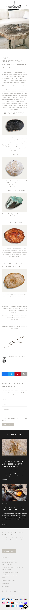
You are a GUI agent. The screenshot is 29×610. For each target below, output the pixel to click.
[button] (22, 608)
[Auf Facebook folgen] (2, 591)
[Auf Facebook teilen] (5, 374)
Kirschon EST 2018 (20, 595)
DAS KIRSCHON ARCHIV (8, 580)
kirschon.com (14, 319)
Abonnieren (8, 551)
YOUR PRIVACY (6, 583)
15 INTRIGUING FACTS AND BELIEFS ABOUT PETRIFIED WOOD (12, 464)
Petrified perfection (16, 53)
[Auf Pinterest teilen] (18, 374)
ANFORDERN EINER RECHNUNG (11, 572)
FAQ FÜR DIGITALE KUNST (9, 575)
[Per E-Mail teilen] (24, 374)
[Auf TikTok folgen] (19, 591)
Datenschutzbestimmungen (8, 394)
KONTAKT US (5, 557)
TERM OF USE (5, 586)
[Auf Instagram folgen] (6, 591)
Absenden (8, 424)
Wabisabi (5, 503)
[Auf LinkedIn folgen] (23, 591)
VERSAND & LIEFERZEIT (9, 560)
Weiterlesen (4, 479)
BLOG (3, 577)
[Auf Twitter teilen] (11, 374)
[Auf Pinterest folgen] (11, 591)
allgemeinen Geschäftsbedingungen (16, 392)
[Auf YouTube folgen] (15, 591)
